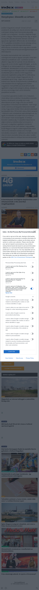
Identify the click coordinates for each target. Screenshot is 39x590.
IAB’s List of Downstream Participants (21, 257)
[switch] (32, 267)
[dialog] (19, 295)
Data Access (19, 358)
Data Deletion (9, 358)
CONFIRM (11, 351)
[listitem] (19, 263)
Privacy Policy (30, 358)
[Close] (35, 232)
